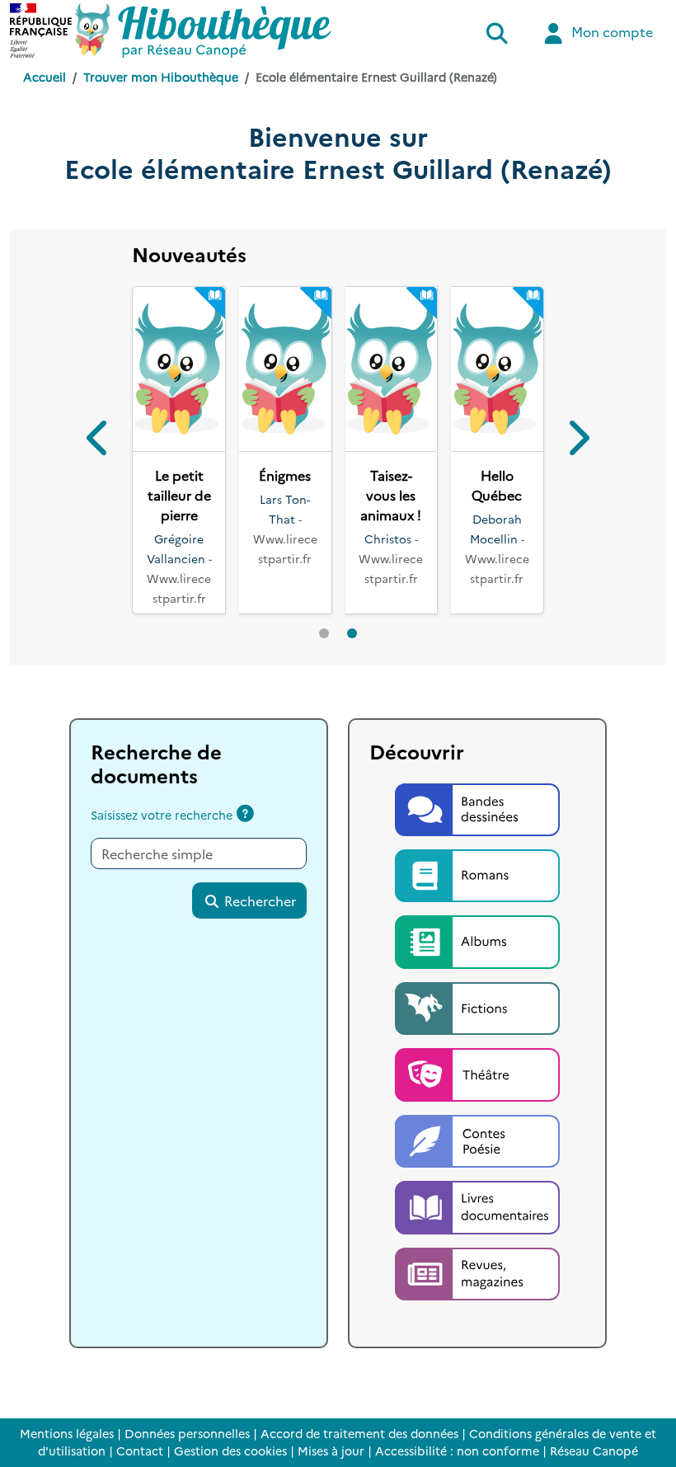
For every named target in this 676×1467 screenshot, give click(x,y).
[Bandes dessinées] (477, 847)
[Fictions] (477, 1046)
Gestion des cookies (230, 1450)
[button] (99, 460)
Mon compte (610, 31)
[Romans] (477, 913)
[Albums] (477, 980)
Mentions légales (67, 1433)
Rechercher (258, 940)
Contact (139, 1450)
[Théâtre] (477, 1112)
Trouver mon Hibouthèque (160, 76)
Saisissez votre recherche (161, 854)
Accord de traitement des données (359, 1433)
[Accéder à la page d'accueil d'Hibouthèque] (203, 30)
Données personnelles (187, 1433)
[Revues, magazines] (477, 1311)
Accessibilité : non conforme (457, 1450)
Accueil (44, 76)
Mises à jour (331, 1450)
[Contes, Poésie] (477, 1178)
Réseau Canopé (594, 1450)
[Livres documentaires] (477, 1245)
